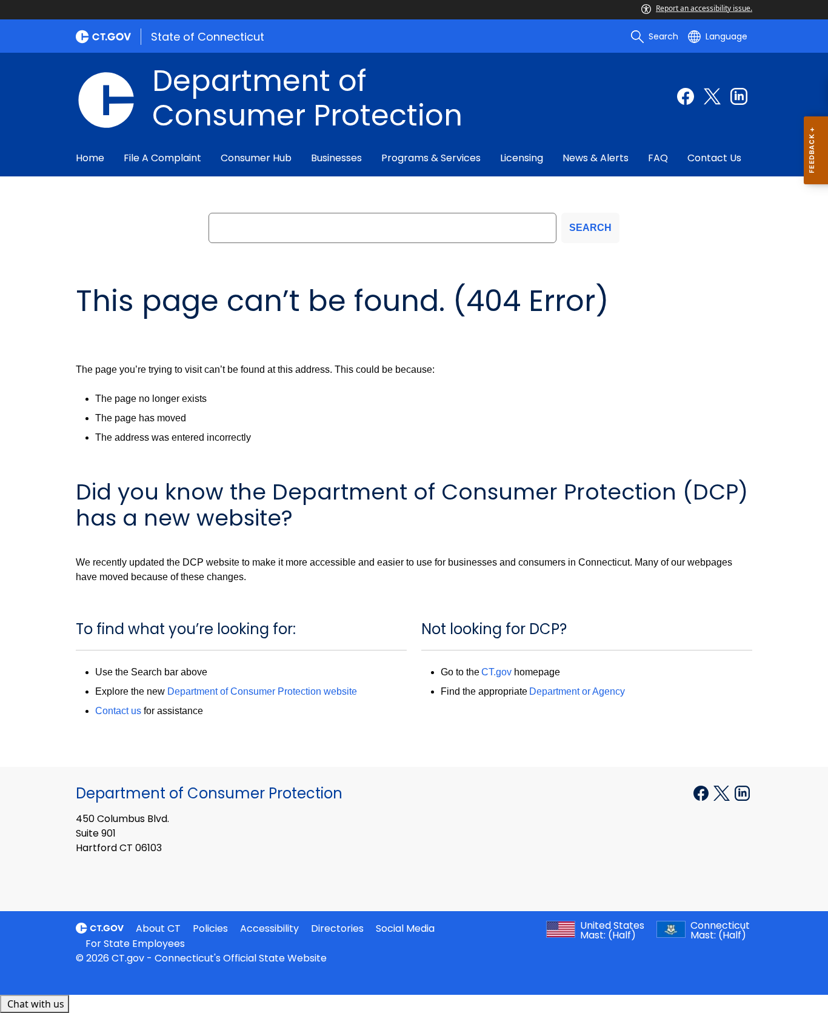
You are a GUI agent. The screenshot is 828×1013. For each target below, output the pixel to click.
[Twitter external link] (712, 96)
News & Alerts (596, 158)
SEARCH (590, 227)
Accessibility (269, 928)
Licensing (521, 158)
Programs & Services (431, 158)
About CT (158, 928)
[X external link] (722, 792)
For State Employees (135, 944)
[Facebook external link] (685, 96)
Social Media (405, 928)
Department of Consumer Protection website (262, 691)
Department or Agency (577, 691)
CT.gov (496, 672)
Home (90, 158)
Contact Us (714, 158)
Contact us (118, 711)
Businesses (336, 158)
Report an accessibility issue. (704, 8)
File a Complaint (162, 158)
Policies (210, 928)
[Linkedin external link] (738, 96)
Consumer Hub (256, 158)
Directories (337, 928)
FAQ (658, 158)
